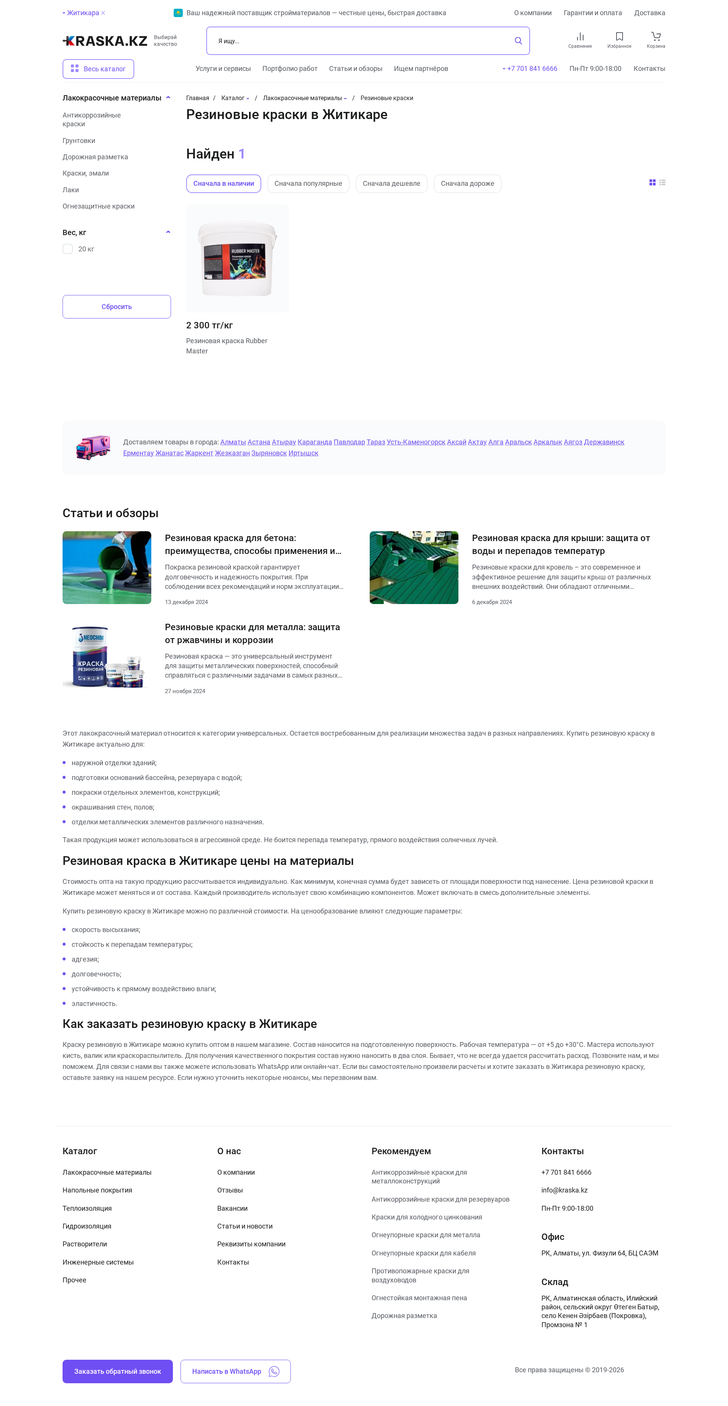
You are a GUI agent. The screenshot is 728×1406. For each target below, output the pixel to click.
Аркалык (547, 442)
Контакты (649, 68)
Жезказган (232, 453)
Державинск (604, 442)
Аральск (518, 442)
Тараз (376, 442)
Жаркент (199, 453)
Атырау (284, 442)
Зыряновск (269, 453)
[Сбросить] (103, 12)
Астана (259, 442)
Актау (477, 442)
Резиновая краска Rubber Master (226, 346)
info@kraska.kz (564, 1190)
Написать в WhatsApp (226, 1371)
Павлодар (349, 442)
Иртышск (303, 453)
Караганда (315, 442)
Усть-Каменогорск (416, 442)
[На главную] (105, 43)
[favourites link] (619, 36)
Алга (496, 442)
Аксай (456, 442)
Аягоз (573, 442)
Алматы (233, 442)
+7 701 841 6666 (566, 1172)
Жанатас (169, 453)
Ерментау (138, 453)
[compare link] (580, 36)
